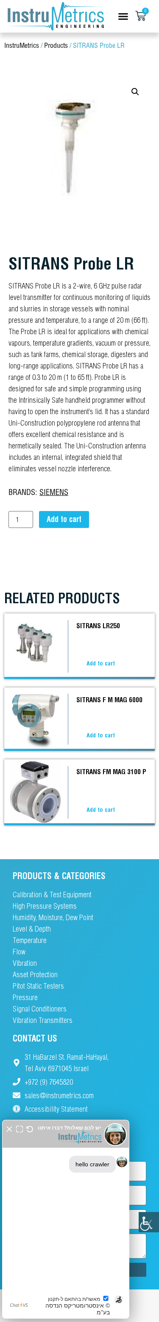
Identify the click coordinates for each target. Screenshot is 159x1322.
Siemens (53, 492)
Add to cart (64, 519)
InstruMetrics (21, 46)
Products (56, 46)
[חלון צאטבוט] (65, 1219)
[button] (123, 16)
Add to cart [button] (100, 663)
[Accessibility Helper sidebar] (149, 1222)
